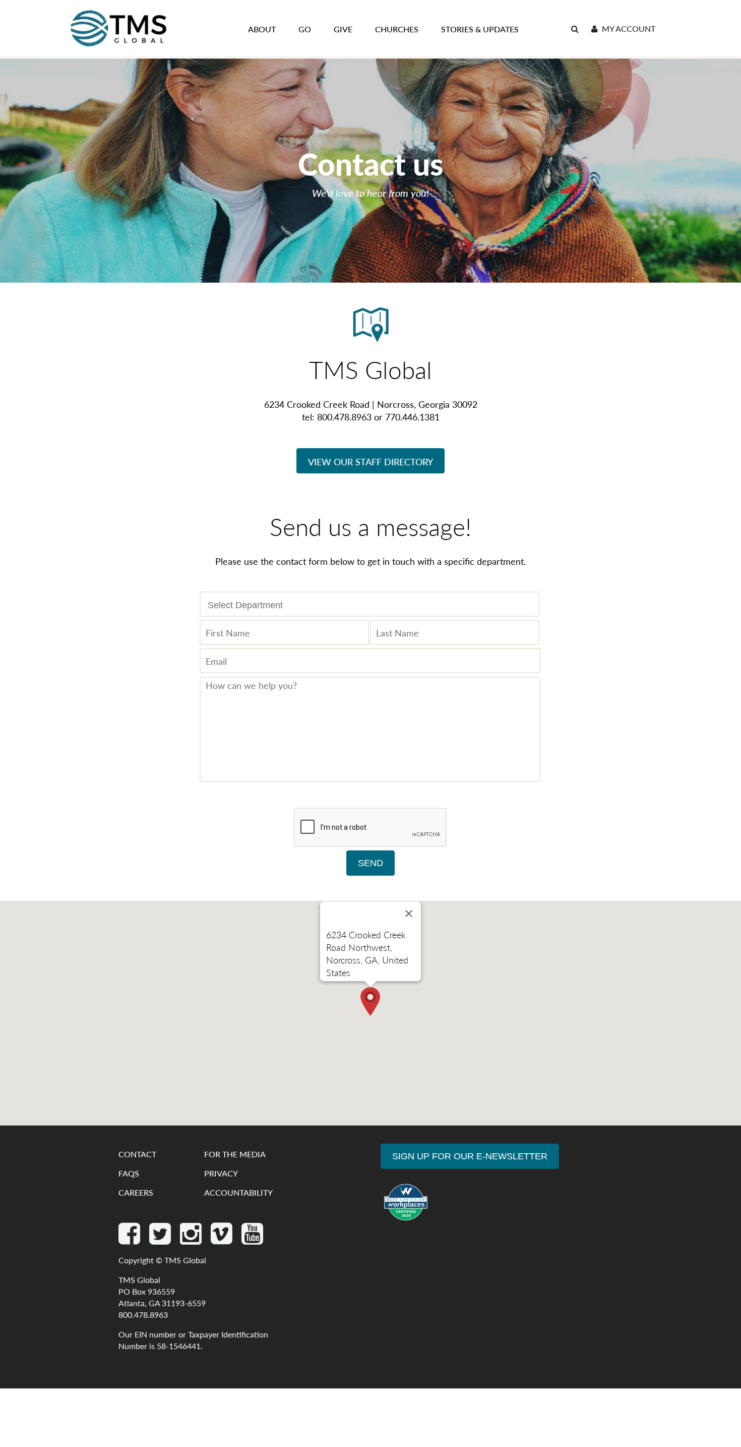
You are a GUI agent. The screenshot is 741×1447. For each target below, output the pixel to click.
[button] (370, 1001)
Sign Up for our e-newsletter (469, 1156)
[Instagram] (192, 1239)
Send (370, 863)
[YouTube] (252, 1239)
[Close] (409, 913)
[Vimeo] (222, 1239)
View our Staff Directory (370, 461)
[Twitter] (161, 1239)
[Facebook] (130, 1239)
